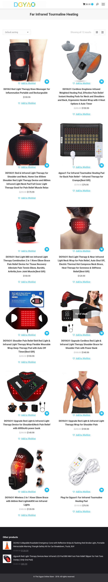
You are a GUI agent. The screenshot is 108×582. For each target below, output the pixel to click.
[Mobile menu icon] (103, 4)
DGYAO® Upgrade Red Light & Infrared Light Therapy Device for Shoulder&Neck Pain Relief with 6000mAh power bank (26, 425)
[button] (47, 81)
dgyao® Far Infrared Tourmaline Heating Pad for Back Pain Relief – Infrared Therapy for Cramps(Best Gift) (81, 177)
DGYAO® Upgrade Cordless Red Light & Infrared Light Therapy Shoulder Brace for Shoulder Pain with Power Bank (81, 344)
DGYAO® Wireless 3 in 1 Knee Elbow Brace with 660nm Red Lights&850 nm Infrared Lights (26, 501)
